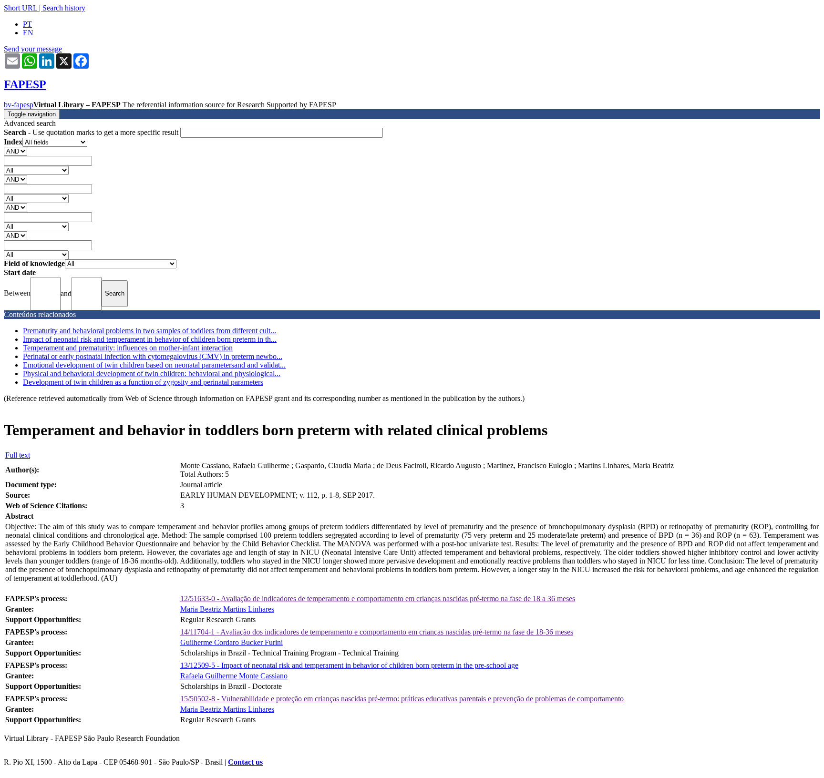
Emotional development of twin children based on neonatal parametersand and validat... (154, 365)
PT (27, 24)
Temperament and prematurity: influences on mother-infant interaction (128, 348)
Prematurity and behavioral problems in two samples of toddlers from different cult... (149, 331)
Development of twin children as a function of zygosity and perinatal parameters (143, 382)
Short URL (20, 8)
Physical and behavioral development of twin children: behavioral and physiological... (151, 373)
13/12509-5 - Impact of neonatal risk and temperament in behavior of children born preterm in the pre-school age (349, 665)
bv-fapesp (18, 105)
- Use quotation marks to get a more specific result (92, 132)
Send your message (33, 49)
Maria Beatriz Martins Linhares (227, 609)
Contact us (245, 762)
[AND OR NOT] (15, 151)
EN (28, 33)
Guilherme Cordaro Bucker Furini (231, 642)
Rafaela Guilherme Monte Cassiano (234, 676)
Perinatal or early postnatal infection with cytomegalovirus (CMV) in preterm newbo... (152, 356)
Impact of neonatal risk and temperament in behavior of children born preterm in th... (150, 339)
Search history (63, 8)
